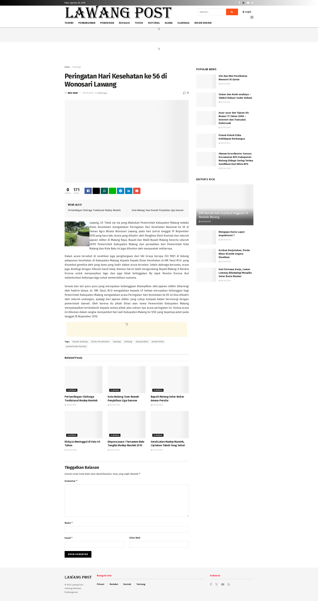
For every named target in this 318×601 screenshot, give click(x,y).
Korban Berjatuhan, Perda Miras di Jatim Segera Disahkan (234, 254)
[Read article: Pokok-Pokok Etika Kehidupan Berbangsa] (206, 141)
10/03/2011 (225, 127)
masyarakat (142, 341)
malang (128, 341)
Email (69, 537)
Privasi (100, 584)
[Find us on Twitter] (243, 3)
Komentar (71, 480)
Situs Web (134, 537)
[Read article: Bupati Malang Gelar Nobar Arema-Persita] (170, 379)
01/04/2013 (157, 405)
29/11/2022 (225, 102)
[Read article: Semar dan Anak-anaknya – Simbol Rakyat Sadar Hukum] (206, 100)
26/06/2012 (205, 221)
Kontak (127, 584)
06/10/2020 (225, 240)
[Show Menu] (251, 17)
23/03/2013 (71, 450)
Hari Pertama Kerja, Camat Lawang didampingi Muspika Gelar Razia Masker (235, 273)
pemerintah (158, 341)
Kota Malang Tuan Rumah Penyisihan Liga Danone (158, 210)
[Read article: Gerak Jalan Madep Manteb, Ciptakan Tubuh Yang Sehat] (170, 424)
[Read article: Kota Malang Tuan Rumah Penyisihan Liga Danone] (127, 379)
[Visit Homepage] (118, 13)
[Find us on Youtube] (248, 3)
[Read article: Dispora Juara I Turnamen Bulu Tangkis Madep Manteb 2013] (127, 424)
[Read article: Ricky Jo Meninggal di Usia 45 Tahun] (84, 424)
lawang (117, 341)
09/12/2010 (88, 93)
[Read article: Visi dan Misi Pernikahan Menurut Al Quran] (206, 81)
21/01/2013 (157, 450)
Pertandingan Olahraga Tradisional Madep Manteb (94, 210)
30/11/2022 (225, 84)
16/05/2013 (71, 405)
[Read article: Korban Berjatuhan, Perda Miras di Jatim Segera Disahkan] (206, 256)
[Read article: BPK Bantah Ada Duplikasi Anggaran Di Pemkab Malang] (224, 204)
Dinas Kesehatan (100, 341)
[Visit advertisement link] (224, 317)
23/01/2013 (114, 450)
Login (247, 11)
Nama (69, 522)
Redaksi (114, 584)
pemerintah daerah (76, 346)
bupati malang (80, 341)
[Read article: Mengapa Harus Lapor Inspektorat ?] (206, 237)
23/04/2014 (225, 262)
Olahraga (76, 67)
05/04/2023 (225, 168)
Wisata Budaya (203, 23)
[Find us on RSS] (252, 3)
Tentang (140, 584)
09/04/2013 (114, 405)
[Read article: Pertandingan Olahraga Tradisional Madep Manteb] (84, 379)
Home (67, 67)
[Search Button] (232, 12)
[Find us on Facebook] (239, 3)
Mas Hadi (73, 93)
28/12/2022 (225, 143)
